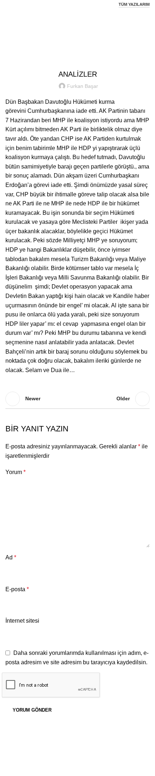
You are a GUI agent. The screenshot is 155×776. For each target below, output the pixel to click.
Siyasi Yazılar (87, 27)
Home (59, 27)
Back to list (77, 399)
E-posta (17, 589)
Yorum (15, 472)
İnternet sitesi (22, 621)
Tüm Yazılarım (134, 4)
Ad (10, 557)
